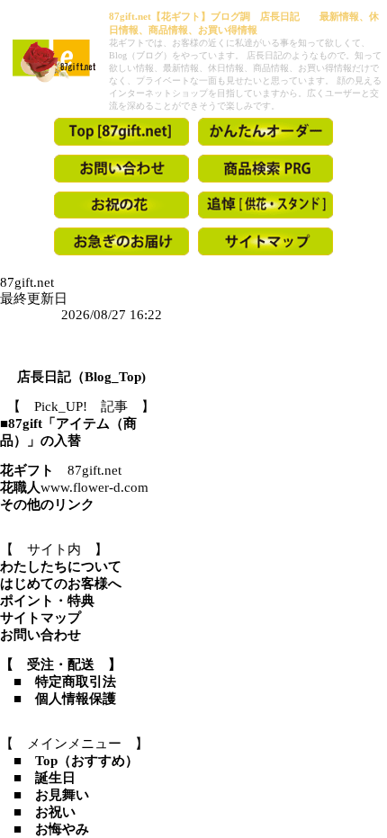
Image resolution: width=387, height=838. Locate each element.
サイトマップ (40, 618)
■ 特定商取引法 (58, 681)
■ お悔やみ (44, 829)
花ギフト (27, 470)
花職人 (20, 487)
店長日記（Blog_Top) (81, 377)
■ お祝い (38, 812)
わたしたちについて (61, 566)
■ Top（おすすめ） (69, 760)
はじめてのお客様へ (61, 583)
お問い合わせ (40, 635)
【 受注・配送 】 (61, 664)
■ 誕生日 (38, 778)
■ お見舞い (44, 795)
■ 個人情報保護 (58, 698)
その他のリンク (47, 504)
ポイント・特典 (47, 600)
